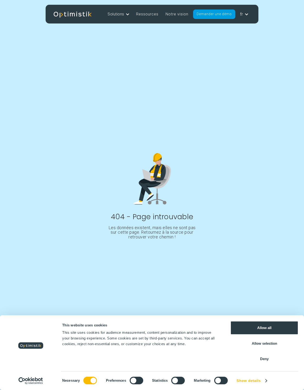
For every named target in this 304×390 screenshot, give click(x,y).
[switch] (136, 380)
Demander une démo (214, 14)
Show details (249, 381)
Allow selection (264, 343)
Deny (264, 359)
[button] (118, 14)
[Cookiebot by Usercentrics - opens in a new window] (31, 380)
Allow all (264, 328)
